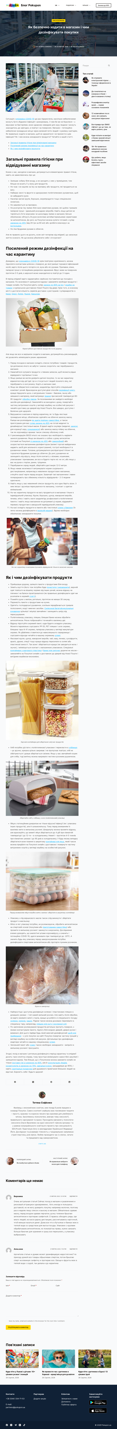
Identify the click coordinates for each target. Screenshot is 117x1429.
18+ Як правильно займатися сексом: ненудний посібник (99, 149)
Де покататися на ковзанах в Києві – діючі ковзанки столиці (101, 93)
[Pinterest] (51, 1082)
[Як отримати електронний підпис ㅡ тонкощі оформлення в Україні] (86, 80)
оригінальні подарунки (22, 1069)
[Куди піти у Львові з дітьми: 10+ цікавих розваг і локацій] (22, 1359)
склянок (14, 1021)
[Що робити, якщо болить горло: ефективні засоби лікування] (86, 159)
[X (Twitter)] (33, 1082)
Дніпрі (20, 294)
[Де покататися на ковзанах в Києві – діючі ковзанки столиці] (86, 93)
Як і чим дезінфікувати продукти (25, 148)
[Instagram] (11, 1425)
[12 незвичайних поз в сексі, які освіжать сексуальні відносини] (86, 115)
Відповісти (73, 1196)
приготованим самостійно (55, 927)
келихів (22, 1021)
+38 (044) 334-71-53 (15, 1398)
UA (56, 5)
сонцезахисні (33, 429)
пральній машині (44, 510)
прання (48, 396)
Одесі (14, 294)
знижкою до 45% (18, 223)
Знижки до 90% (103, 5)
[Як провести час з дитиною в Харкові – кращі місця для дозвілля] (58, 1359)
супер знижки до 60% (40, 423)
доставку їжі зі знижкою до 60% (26, 1063)
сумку (32, 1045)
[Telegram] (16, 1425)
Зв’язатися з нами (69, 1398)
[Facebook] (15, 1082)
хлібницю (73, 747)
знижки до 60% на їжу (54, 285)
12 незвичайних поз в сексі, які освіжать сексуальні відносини (100, 116)
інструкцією (15, 226)
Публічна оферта (68, 1404)
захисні (74, 426)
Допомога (65, 1401)
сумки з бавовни (65, 507)
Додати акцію (40, 1398)
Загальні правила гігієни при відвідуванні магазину (33, 143)
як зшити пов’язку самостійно (45, 420)
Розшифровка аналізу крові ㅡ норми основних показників (100, 105)
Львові (27, 294)
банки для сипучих (51, 650)
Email (33, 1286)
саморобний (57, 441)
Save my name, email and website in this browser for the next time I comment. (37, 1321)
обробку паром (29, 399)
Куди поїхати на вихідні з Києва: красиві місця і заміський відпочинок (101, 138)
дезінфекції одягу (67, 390)
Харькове (35, 294)
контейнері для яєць (55, 841)
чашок (29, 1021)
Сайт (58, 1286)
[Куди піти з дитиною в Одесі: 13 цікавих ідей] (94, 1359)
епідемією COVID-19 (25, 119)
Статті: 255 (42, 1144)
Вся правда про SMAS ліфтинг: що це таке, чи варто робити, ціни (101, 127)
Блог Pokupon (31, 5)
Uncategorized (58, 20)
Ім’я (8, 1286)
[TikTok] (24, 1425)
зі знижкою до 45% (39, 441)
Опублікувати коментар (18, 1327)
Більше (85, 5)
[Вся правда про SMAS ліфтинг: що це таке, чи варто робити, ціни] (86, 126)
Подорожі (70, 5)
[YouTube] (20, 1425)
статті (32, 596)
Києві (8, 294)
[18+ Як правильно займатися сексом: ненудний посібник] (86, 148)
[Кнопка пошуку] (109, 65)
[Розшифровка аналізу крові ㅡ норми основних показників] (86, 104)
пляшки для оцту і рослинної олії (51, 1024)
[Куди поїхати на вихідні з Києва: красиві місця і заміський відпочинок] (86, 137)
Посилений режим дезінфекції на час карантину (32, 145)
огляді (57, 635)
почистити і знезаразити (58, 587)
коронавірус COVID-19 (29, 261)
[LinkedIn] (69, 1082)
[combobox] (95, 65)
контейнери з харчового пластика (25, 650)
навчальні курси (44, 1066)
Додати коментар (14, 1296)
